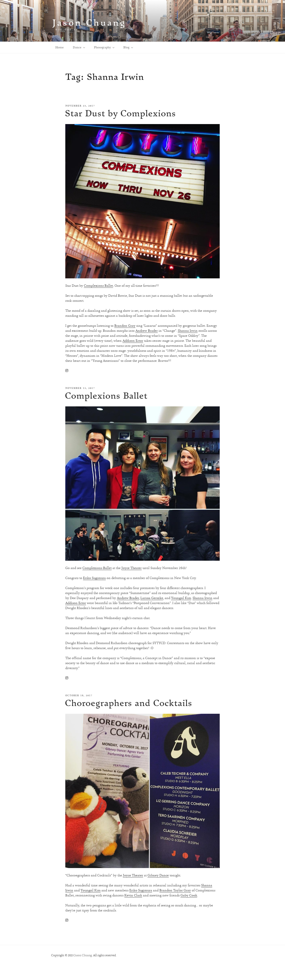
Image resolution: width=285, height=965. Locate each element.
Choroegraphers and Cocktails (128, 702)
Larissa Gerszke (151, 598)
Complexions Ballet (98, 285)
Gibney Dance (158, 875)
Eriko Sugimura (94, 578)
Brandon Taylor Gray (175, 890)
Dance (77, 47)
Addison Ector (132, 340)
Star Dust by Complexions (120, 113)
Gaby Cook (188, 895)
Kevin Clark (133, 895)
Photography (102, 47)
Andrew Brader (146, 330)
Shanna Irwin (188, 330)
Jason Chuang (89, 22)
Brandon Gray (124, 325)
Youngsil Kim (181, 598)
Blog (126, 47)
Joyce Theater (131, 568)
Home (59, 47)
